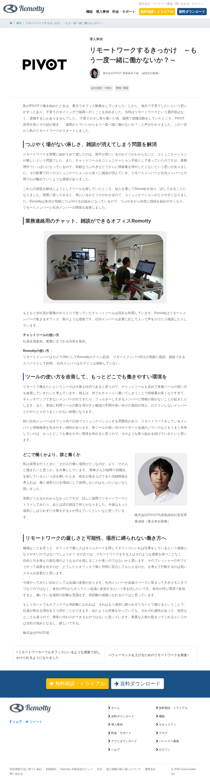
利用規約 (51, 769)
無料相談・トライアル (157, 11)
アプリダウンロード (124, 741)
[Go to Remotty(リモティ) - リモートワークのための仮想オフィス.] (11, 23)
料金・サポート (123, 11)
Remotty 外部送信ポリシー (76, 769)
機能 (89, 11)
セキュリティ (167, 724)
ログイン (197, 3)
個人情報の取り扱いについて (123, 769)
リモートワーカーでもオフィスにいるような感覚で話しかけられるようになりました (58, 654)
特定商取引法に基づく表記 (26, 769)
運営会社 (144, 3)
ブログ (163, 733)
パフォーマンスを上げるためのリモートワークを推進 (148, 655)
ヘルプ (115, 749)
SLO (99, 769)
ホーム (115, 708)
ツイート (35, 721)
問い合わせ (182, 3)
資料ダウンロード (192, 11)
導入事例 (102, 11)
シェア (16, 721)
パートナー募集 (163, 3)
